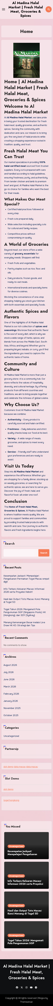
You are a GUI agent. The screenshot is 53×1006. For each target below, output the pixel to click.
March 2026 (10, 686)
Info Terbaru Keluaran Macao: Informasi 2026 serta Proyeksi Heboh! (24, 590)
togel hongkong (11, 800)
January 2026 (11, 701)
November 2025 (12, 708)
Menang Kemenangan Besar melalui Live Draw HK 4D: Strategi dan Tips (24, 624)
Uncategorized (11, 736)
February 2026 (11, 693)
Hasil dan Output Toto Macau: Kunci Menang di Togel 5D (25, 912)
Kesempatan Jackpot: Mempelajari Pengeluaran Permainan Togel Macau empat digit (26, 578)
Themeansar (26, 1001)
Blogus (41, 998)
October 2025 (11, 715)
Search (10, 544)
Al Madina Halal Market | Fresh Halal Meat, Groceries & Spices (25, 9)
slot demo (8, 766)
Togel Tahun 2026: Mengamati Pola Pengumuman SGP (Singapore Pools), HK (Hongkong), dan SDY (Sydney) (25, 612)
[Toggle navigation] (3, 9)
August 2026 (10, 665)
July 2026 (9, 672)
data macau (20, 766)
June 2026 (9, 679)
